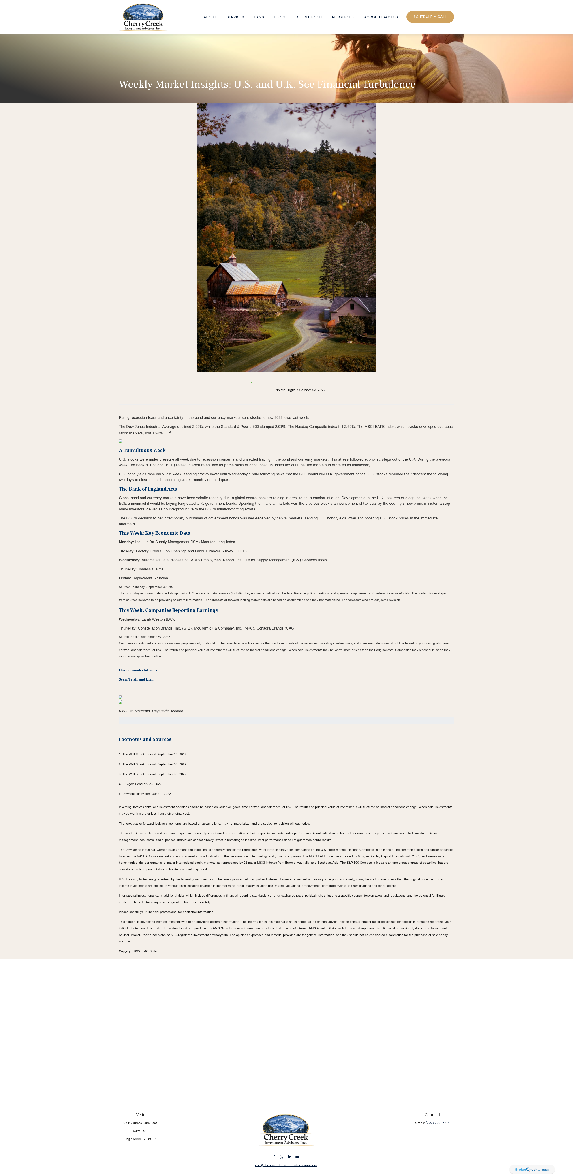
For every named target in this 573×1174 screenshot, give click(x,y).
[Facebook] (274, 1157)
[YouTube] (298, 1157)
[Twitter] (282, 1157)
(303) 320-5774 (438, 1123)
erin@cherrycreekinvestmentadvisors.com (286, 1165)
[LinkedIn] (290, 1157)
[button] (210, 17)
